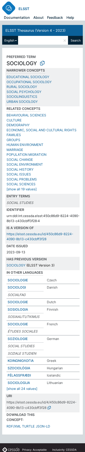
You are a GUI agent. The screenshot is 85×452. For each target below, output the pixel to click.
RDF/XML (14, 426)
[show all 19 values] (22, 189)
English (9, 40)
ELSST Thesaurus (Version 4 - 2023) (35, 30)
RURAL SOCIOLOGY (22, 87)
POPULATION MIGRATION (26, 154)
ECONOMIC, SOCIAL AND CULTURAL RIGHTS (41, 130)
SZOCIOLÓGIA (19, 368)
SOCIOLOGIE (18, 280)
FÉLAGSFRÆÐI (19, 375)
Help (70, 17)
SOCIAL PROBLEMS (22, 179)
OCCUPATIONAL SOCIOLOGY (29, 82)
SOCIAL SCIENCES (21, 184)
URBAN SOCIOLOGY (22, 102)
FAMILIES (14, 135)
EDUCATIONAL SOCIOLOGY (28, 77)
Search (76, 40)
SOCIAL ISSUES (19, 174)
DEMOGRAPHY (18, 125)
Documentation (17, 17)
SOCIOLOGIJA (19, 383)
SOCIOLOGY (16, 265)
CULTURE (14, 120)
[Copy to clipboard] (42, 63)
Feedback (55, 17)
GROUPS (13, 140)
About (38, 17)
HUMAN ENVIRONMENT (25, 145)
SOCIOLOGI (17, 287)
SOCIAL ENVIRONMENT (25, 164)
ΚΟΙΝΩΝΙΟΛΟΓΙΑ (21, 361)
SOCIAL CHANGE (20, 160)
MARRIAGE (15, 150)
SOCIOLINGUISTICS (22, 97)
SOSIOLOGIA (18, 309)
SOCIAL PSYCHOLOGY (24, 92)
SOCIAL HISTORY (20, 169)
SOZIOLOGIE (18, 339)
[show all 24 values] (22, 389)
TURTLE (28, 426)
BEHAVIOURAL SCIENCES (26, 115)
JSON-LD (43, 426)
